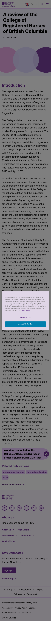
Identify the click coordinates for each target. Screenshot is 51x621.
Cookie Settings (25, 317)
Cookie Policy (25, 310)
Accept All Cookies (25, 324)
